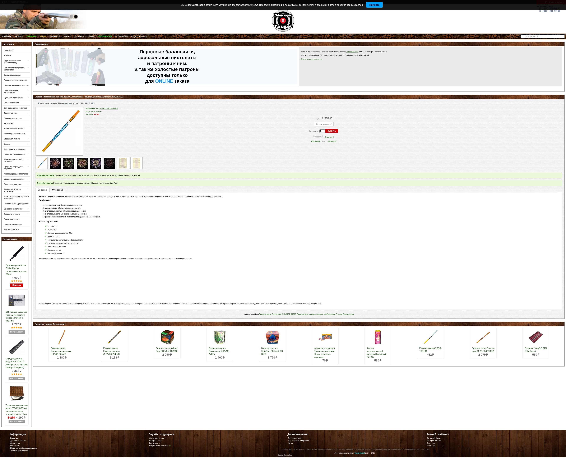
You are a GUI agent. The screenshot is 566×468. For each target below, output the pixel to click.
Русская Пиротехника (345, 314)
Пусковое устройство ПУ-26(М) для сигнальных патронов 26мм (16, 269)
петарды (320, 314)
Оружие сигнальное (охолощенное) (12, 62)
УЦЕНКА (7, 55)
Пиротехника (302, 314)
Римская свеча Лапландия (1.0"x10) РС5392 (104, 97)
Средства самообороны (14, 154)
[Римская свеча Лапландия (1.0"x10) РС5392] (59, 152)
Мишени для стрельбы (14, 179)
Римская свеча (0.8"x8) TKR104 (430, 349)
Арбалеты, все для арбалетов (12, 190)
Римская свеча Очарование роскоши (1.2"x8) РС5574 (61, 351)
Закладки (431, 443)
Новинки (31, 36)
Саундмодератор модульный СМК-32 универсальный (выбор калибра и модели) (17, 363)
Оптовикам (121, 36)
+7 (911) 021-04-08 (139, 36)
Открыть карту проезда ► (311, 59)
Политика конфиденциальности (23, 448)
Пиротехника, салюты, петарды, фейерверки (63, 97)
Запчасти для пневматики (15, 108)
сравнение (332, 141)
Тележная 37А (352, 52)
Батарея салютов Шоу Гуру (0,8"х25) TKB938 (166, 349)
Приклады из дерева (13, 118)
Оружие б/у (9, 50)
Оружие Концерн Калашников (11, 91)
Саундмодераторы (12, 75)
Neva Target (360, 453)
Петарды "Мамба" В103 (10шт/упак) (536, 349)
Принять (374, 4)
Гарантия (14, 438)
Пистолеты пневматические (16, 85)
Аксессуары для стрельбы (16, 174)
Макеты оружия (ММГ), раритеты (14, 160)
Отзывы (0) (57, 190)
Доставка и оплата (84, 36)
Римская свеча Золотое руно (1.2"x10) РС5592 (483, 349)
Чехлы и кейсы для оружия (16, 204)
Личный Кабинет (434, 438)
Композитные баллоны (14, 129)
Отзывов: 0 (329, 137)
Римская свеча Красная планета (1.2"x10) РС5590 (111, 351)
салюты (312, 314)
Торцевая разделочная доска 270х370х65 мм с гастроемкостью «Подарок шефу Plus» (17, 409)
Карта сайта (154, 443)
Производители (294, 438)
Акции (43, 36)
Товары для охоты (12, 214)
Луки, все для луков (12, 184)
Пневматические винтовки (15, 80)
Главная (6, 36)
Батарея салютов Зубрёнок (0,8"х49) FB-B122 (272, 351)
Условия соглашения (19, 451)
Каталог (19, 36)
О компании (15, 443)
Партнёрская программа (298, 441)
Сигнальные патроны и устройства (14, 69)
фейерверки (329, 314)
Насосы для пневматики (14, 134)
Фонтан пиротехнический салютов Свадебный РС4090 (376, 352)
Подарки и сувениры (13, 224)
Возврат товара (156, 441)
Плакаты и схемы (11, 219)
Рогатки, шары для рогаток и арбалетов (16, 198)
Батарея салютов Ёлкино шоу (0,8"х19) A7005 (219, 351)
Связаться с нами (156, 438)
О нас (67, 36)
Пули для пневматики (13, 98)
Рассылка (431, 446)
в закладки (315, 141)
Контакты (55, 36)
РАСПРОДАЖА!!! (11, 229)
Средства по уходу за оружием (13, 168)
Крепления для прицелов (15, 149)
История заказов (434, 441)
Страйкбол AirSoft (12, 139)
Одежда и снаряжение (13, 209)
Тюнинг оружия (10, 113)
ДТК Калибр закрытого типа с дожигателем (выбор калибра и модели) (16, 316)
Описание (42, 190)
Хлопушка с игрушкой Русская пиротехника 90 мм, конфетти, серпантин (324, 352)
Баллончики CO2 (11, 103)
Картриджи (8, 123)
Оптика (7, 144)
